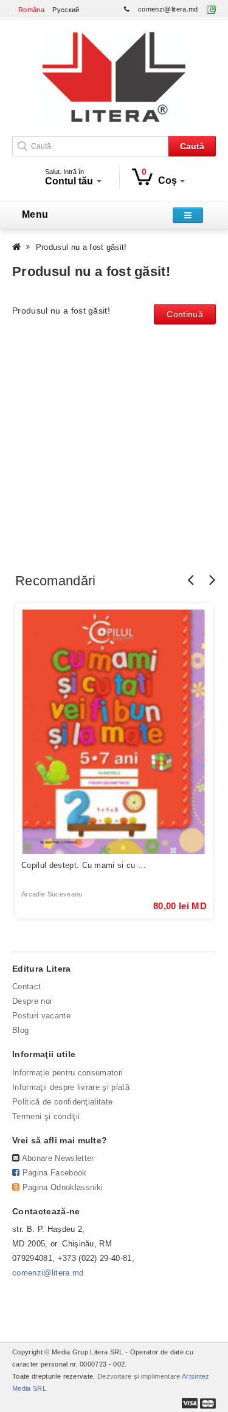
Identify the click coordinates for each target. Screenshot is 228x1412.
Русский (65, 9)
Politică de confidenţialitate (62, 1101)
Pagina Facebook (54, 1172)
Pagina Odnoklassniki (62, 1187)
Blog (20, 1030)
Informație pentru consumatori (67, 1072)
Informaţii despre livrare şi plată (71, 1087)
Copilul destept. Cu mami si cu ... (83, 865)
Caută (192, 146)
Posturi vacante (41, 1015)
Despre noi (32, 1001)
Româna (31, 9)
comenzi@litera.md (168, 9)
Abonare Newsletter (58, 1158)
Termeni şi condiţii (46, 1116)
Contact (26, 986)
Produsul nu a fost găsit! (81, 247)
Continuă (185, 314)
